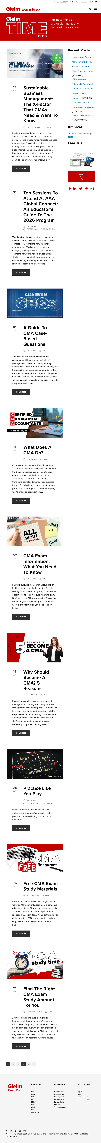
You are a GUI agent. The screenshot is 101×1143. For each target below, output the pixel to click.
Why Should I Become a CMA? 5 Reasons (37, 680)
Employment (59, 1097)
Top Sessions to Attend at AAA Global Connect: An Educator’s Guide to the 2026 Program (40, 206)
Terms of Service (60, 1107)
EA (52, 803)
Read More (21, 168)
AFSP (33, 1107)
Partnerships (59, 1099)
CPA (24, 231)
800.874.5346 (68, 2)
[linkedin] (74, 188)
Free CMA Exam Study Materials (40, 886)
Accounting (41, 229)
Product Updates (83, 1099)
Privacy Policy (59, 1102)
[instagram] (92, 188)
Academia (31, 229)
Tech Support (82, 1097)
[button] (90, 8)
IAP (32, 1109)
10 (29, 1064)
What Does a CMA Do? (37, 450)
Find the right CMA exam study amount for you (39, 996)
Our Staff (57, 1104)
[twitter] (80, 188)
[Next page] (34, 1064)
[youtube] (86, 188)
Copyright (10, 1134)
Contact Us (58, 1091)
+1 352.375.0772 (93, 2)
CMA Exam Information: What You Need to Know (40, 563)
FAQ (79, 1094)
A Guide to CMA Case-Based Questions (35, 335)
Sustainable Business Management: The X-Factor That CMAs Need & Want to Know (40, 104)
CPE (32, 1104)
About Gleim (59, 1094)
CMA (49, 127)
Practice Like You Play (37, 791)
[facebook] (70, 188)
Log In (79, 1091)
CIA (49, 229)
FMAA (33, 1102)
